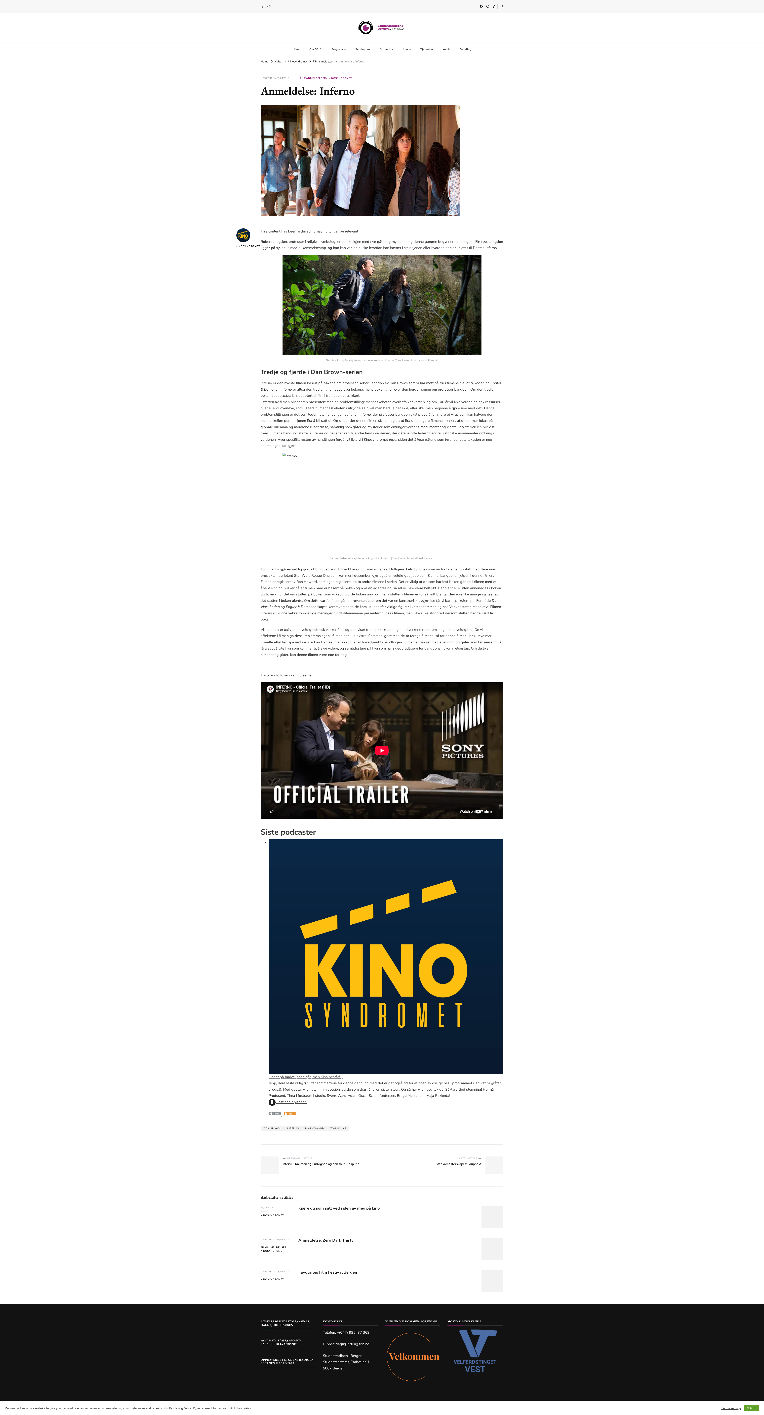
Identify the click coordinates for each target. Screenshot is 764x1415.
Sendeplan (362, 49)
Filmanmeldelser (313, 78)
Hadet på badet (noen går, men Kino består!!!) (306, 1077)
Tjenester (426, 49)
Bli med (385, 49)
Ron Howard (314, 1128)
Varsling (466, 49)
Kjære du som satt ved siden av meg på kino (339, 1208)
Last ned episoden (291, 1102)
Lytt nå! (266, 6)
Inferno (293, 1128)
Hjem (296, 49)
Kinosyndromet (340, 78)
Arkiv (446, 49)
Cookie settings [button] (731, 1408)
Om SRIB (315, 49)
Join (405, 49)
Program (337, 49)
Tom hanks (338, 1128)
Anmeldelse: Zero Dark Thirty (326, 1240)
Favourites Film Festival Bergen (327, 1272)
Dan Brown (272, 1128)
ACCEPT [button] (751, 1408)
